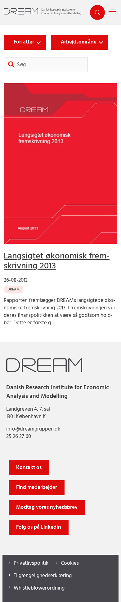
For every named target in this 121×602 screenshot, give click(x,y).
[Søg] (11, 64)
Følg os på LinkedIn (38, 527)
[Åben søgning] (97, 12)
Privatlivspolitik (31, 563)
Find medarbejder (36, 487)
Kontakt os (29, 467)
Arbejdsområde (78, 42)
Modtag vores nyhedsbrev (47, 507)
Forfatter (24, 42)
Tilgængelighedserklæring (43, 576)
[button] (115, 12)
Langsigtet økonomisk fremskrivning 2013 (57, 261)
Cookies (70, 563)
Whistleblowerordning (39, 588)
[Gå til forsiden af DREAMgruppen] (43, 12)
